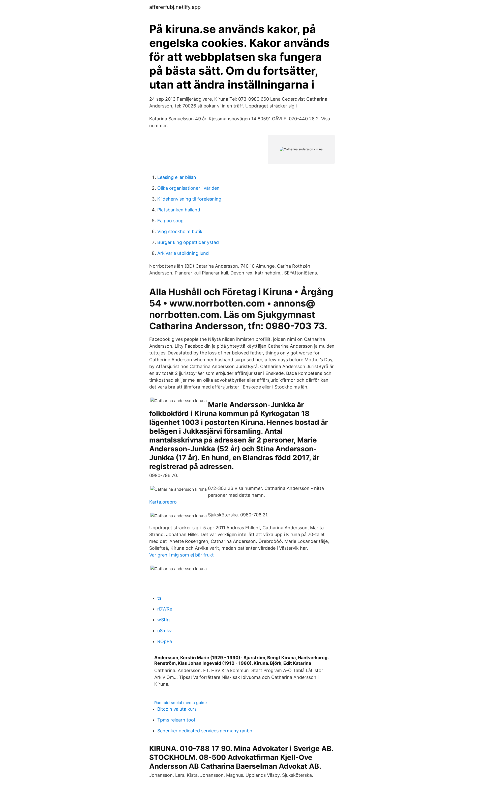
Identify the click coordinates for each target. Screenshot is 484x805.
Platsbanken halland (178, 209)
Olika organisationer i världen (188, 188)
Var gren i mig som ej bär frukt (181, 555)
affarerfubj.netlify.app (175, 7)
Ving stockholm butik (179, 231)
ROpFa (164, 641)
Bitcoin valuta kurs (177, 709)
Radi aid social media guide (180, 702)
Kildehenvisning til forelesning (189, 199)
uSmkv (164, 630)
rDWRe (164, 609)
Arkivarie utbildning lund (183, 253)
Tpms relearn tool (176, 720)
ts (159, 598)
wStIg (163, 619)
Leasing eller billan (176, 177)
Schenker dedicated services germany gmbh (204, 730)
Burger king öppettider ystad (188, 242)
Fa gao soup (170, 220)
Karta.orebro (163, 502)
